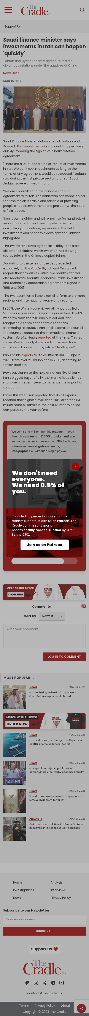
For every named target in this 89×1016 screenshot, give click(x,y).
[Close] (75, 466)
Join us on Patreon (44, 544)
